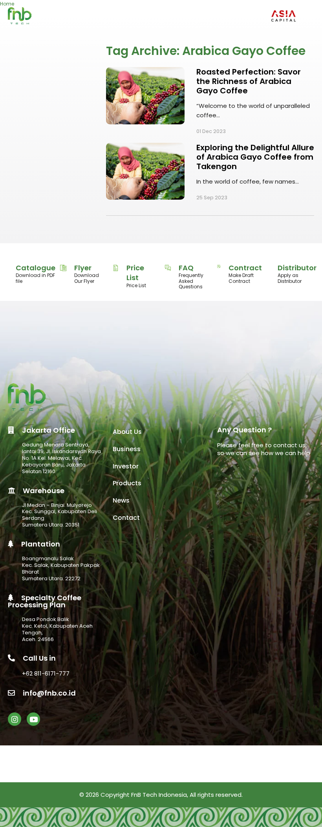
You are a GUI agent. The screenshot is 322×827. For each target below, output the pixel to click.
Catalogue (35, 268)
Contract (245, 268)
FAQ (186, 268)
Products (127, 483)
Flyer (82, 268)
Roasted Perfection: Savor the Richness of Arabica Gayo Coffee (248, 81)
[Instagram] (14, 719)
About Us (127, 431)
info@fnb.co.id (49, 693)
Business (127, 449)
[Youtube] (33, 719)
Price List (135, 272)
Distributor (297, 268)
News (121, 500)
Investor (126, 466)
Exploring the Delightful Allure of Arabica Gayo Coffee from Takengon (255, 157)
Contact (126, 517)
